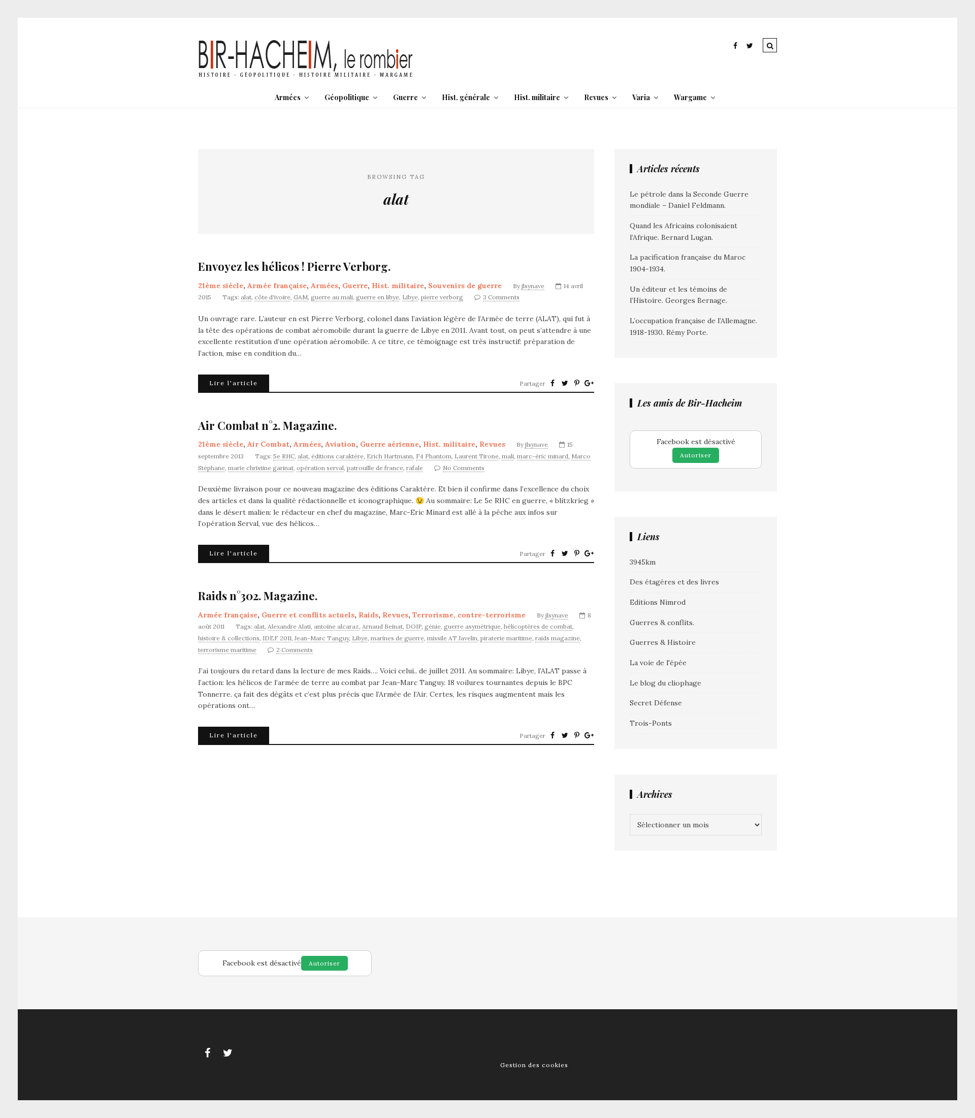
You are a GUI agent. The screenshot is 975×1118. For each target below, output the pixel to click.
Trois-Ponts (651, 723)
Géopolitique (346, 97)
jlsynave (533, 286)
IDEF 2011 (277, 638)
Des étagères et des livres (674, 581)
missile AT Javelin (452, 638)
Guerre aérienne (389, 444)
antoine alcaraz (336, 626)
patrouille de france (375, 468)
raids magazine (557, 638)
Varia (641, 97)
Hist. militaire (537, 97)
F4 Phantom (433, 456)
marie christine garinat (261, 468)
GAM (301, 297)
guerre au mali (332, 297)
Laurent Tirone (476, 456)
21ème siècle (220, 285)
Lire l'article (233, 383)
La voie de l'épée (658, 662)
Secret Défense (656, 702)
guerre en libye (377, 297)
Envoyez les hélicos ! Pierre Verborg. (294, 266)
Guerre (405, 97)
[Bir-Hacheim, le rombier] (306, 76)
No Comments (463, 468)
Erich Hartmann (390, 456)
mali (508, 456)
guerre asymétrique (472, 626)
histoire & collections (228, 638)
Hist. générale (466, 97)
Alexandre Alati (289, 626)
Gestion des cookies (534, 1065)
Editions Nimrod (658, 602)
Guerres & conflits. (662, 622)
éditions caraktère (337, 456)
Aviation (340, 444)
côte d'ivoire (272, 297)
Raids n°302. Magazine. (257, 595)
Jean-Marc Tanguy (322, 638)
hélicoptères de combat (538, 626)
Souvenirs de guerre (465, 285)
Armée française (277, 285)
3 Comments (501, 297)
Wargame (690, 97)
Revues (596, 97)
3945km (643, 562)
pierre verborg (442, 297)
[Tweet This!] (565, 383)
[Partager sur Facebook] (552, 383)
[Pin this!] (577, 383)
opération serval (320, 468)
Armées (288, 97)
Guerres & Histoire (663, 642)
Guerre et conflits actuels (308, 614)
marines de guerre (397, 638)
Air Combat (268, 444)
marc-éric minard (542, 456)
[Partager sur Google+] (589, 383)
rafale (414, 468)
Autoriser (695, 455)
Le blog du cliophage (665, 683)
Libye (410, 297)
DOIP (413, 626)
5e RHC (284, 456)
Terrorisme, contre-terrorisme (469, 614)
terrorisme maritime (227, 650)
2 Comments (294, 650)
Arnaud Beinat (382, 626)
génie (433, 626)
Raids (368, 614)
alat (246, 297)
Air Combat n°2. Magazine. (267, 425)
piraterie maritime (506, 638)
